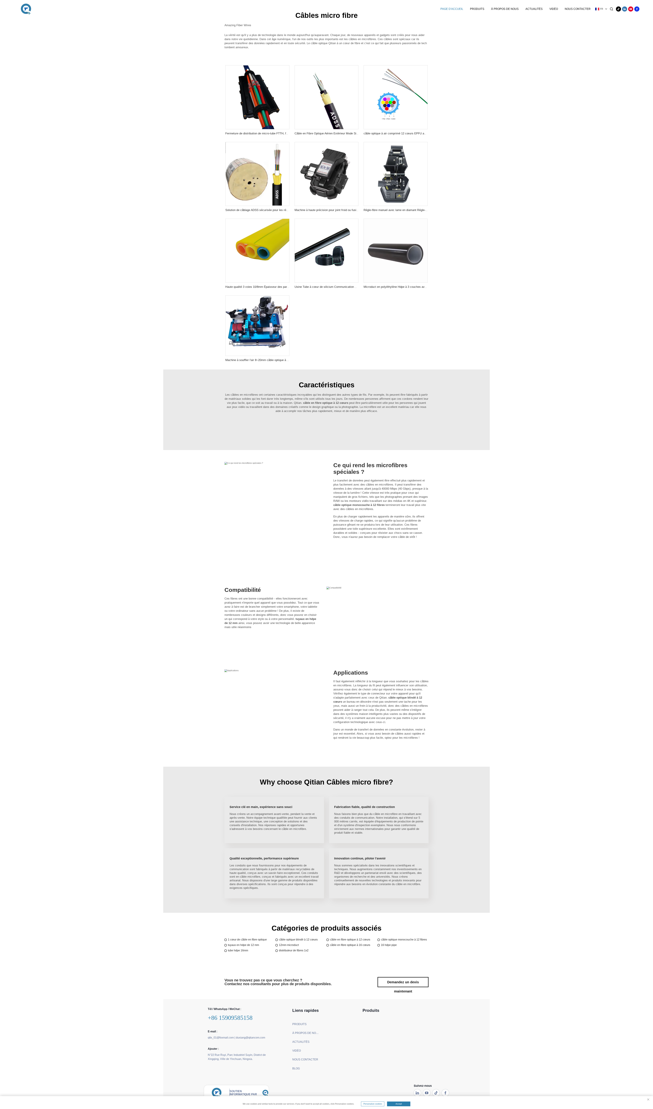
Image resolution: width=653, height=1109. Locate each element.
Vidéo (553, 8)
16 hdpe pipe (389, 945)
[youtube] (630, 9)
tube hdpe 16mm (238, 950)
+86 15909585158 (230, 1017)
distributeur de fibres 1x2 (293, 950)
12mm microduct (289, 945)
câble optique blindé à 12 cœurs (298, 939)
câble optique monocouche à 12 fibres (404, 939)
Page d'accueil (451, 8)
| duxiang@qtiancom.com (250, 1037)
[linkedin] (624, 9)
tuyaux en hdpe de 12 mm (243, 945)
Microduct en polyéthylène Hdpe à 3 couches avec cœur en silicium (407, 286)
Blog (296, 1068)
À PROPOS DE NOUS (505, 8)
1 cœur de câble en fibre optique (247, 939)
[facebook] (636, 9)
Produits (477, 8)
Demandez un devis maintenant (403, 983)
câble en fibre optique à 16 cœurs (350, 945)
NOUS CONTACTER (578, 8)
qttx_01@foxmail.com (221, 1037)
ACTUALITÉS (534, 8)
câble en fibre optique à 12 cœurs (350, 939)
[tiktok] (618, 9)
